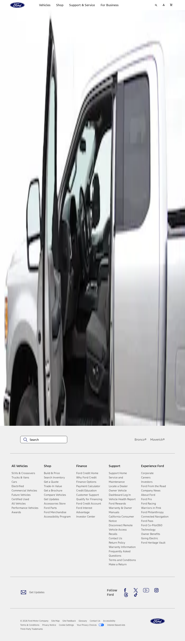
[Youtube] (146, 590)
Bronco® (141, 440)
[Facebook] (126, 590)
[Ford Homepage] (157, 621)
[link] (55, 621)
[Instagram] (156, 590)
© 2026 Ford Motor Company (34, 621)
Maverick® (157, 440)
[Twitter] (136, 590)
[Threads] (126, 595)
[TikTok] (136, 595)
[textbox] (43, 439)
